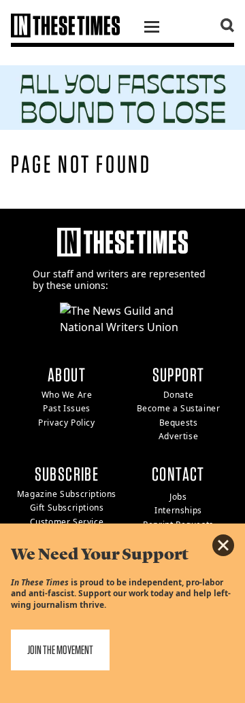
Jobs (177, 496)
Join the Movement (60, 649)
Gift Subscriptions (67, 507)
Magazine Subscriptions (66, 494)
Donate (178, 394)
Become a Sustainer (178, 408)
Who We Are (67, 394)
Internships (178, 510)
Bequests (178, 422)
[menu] (151, 28)
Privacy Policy (66, 422)
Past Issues (67, 408)
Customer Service (67, 522)
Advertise (178, 436)
